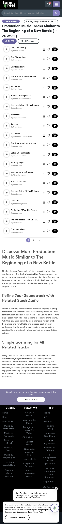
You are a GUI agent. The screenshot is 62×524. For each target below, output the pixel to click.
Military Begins (17, 162)
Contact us (48, 487)
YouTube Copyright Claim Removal (50, 473)
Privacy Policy (50, 427)
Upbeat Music (29, 443)
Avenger (14, 124)
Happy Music (29, 459)
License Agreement (49, 442)
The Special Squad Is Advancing (25, 76)
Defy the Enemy (18, 48)
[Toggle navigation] (56, 4)
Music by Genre (8, 449)
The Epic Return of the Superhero (25, 105)
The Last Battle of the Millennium (25, 191)
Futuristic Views (18, 229)
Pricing (46, 412)
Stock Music (8, 421)
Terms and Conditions (49, 434)
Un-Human (15, 86)
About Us (47, 421)
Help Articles (49, 481)
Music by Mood (8, 442)
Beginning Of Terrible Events (23, 210)
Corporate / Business (29, 465)
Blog (4, 417)
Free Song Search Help (9, 463)
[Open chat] (54, 508)
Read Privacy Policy (36, 512)
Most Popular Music (29, 421)
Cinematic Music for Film (29, 451)
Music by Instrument (8, 427)
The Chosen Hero (18, 57)
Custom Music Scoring (9, 473)
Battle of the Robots (20, 153)
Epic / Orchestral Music (29, 473)
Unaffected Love (18, 67)
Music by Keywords (9, 434)
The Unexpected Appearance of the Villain (25, 143)
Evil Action (15, 134)
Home (5, 412)
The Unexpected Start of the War (25, 220)
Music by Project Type (8, 456)
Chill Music (28, 437)
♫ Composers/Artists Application (49, 459)
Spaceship (15, 115)
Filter (11, 41)
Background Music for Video (29, 430)
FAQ (45, 417)
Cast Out (15, 201)
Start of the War (18, 181)
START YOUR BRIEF (31, 399)
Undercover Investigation (22, 172)
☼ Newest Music (29, 414)
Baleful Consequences (21, 95)
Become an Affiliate (49, 449)
